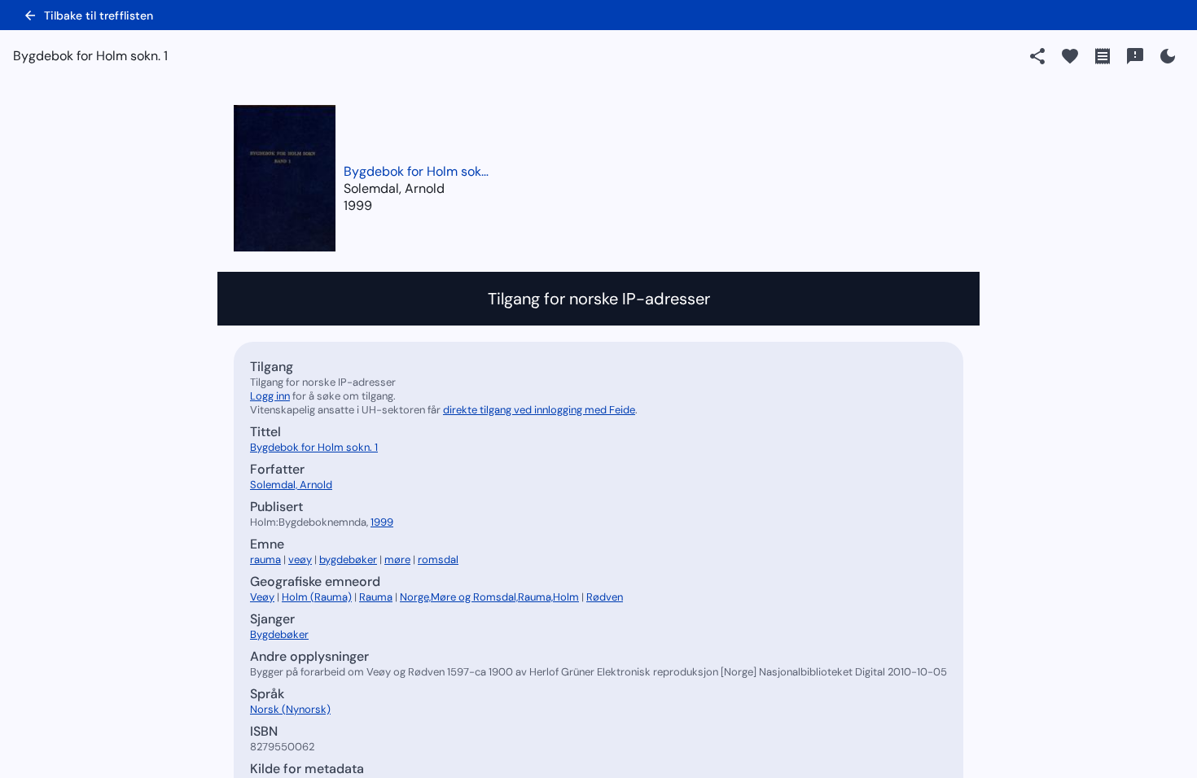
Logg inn (270, 396)
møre (397, 559)
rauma (265, 559)
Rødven (604, 597)
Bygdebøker (279, 634)
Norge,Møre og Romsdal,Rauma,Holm (489, 597)
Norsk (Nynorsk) (290, 709)
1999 (358, 205)
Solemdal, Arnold (291, 485)
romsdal (438, 559)
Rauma (375, 597)
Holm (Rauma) (317, 597)
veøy (300, 559)
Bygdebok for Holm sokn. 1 (417, 171)
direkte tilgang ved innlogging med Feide (539, 410)
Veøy (262, 597)
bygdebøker (348, 559)
